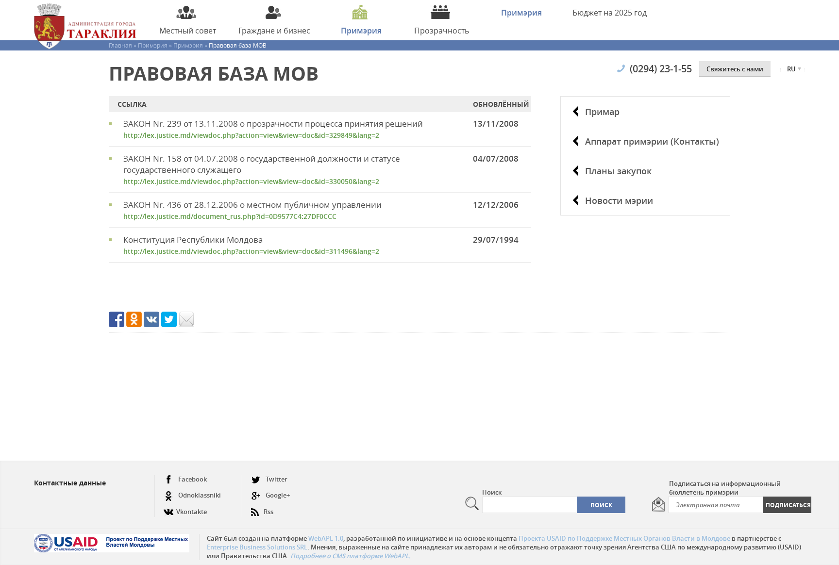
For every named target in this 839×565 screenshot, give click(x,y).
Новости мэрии (619, 200)
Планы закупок (618, 171)
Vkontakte (191, 511)
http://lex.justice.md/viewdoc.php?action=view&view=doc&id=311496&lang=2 (251, 251)
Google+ (278, 495)
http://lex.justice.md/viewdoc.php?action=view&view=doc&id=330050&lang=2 (251, 181)
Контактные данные (70, 482)
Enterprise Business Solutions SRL (257, 547)
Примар (602, 111)
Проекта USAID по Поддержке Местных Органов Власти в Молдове (624, 538)
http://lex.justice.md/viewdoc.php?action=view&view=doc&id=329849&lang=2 (251, 135)
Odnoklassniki (199, 495)
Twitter (276, 479)
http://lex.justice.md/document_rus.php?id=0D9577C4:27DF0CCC (229, 216)
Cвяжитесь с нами (734, 69)
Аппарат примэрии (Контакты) (652, 141)
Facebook (192, 479)
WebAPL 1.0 (325, 538)
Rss (268, 511)
